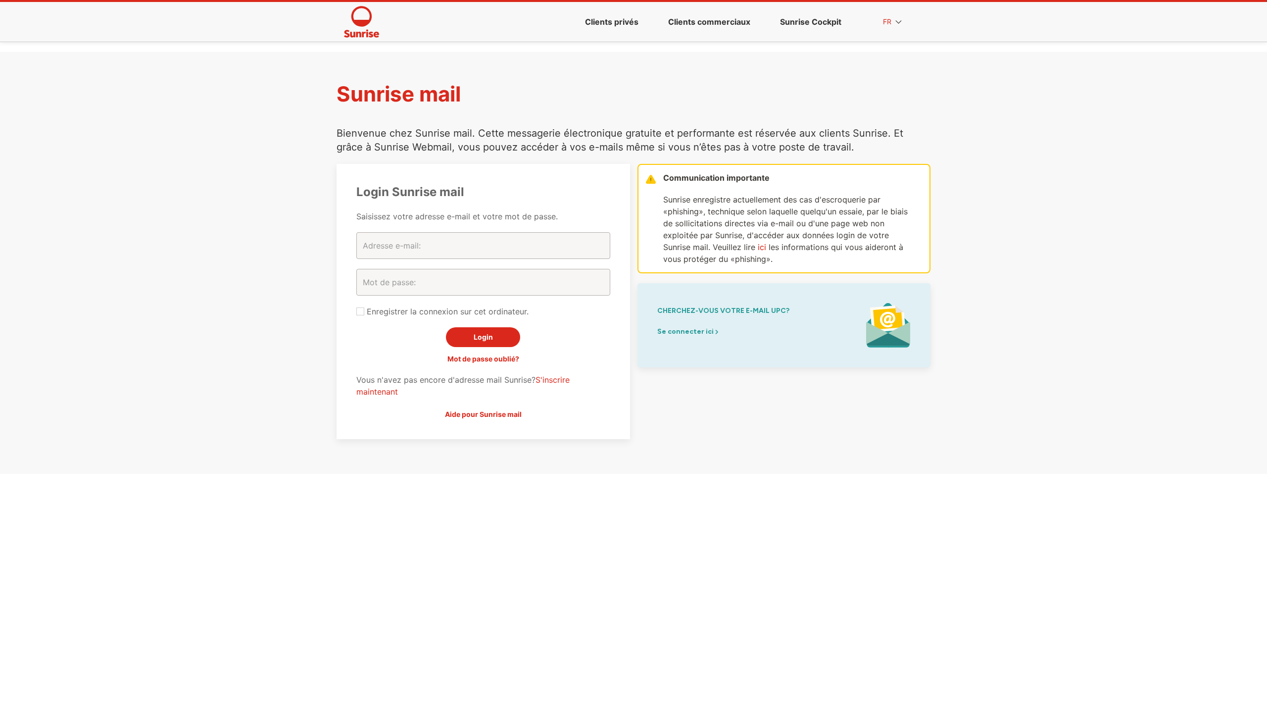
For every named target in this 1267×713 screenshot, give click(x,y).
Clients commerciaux (709, 22)
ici (762, 247)
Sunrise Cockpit (810, 22)
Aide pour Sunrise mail (483, 414)
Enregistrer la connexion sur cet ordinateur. (446, 311)
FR (888, 21)
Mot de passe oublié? (483, 359)
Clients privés (611, 22)
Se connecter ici (686, 331)
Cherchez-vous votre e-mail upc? (723, 310)
